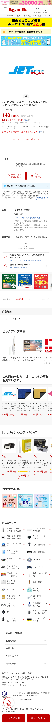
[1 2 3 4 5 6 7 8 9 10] (26, 159)
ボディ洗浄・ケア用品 (32, 16)
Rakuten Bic (18, 10)
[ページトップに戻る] (47, 713)
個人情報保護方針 (9, 712)
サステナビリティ (36, 709)
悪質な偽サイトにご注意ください (15, 685)
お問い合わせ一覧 (21, 709)
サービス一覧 (7, 709)
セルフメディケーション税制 (13, 682)
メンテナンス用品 (13, 16)
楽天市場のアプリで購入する (26, 139)
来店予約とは (40, 198)
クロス (47, 16)
